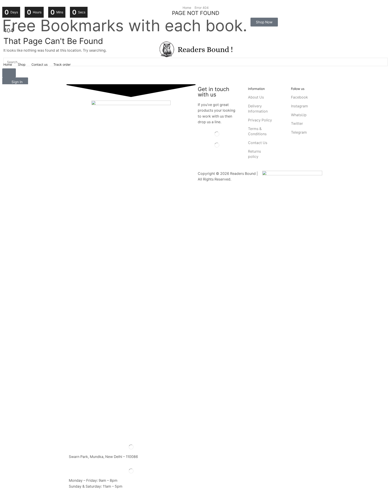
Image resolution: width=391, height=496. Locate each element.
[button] (264, 22)
